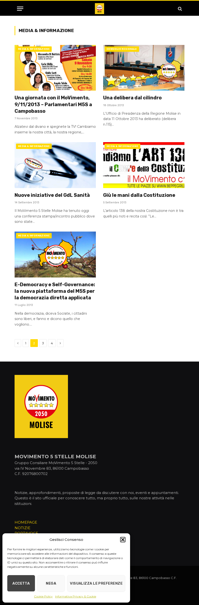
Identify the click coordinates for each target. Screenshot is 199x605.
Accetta (21, 583)
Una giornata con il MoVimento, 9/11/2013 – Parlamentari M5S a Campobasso (53, 104)
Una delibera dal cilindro (132, 98)
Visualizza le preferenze (96, 583)
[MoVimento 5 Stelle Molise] (99, 9)
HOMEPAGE (26, 522)
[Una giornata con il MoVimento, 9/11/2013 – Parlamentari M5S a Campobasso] (55, 68)
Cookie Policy (43, 596)
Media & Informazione (34, 49)
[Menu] (20, 8)
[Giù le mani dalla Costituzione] (143, 165)
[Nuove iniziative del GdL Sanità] (55, 165)
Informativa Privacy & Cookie (75, 596)
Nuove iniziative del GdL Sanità (52, 195)
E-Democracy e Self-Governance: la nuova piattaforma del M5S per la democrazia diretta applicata (55, 291)
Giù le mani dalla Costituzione (139, 195)
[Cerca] (179, 8)
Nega (51, 583)
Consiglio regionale (122, 49)
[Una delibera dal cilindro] (143, 68)
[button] (122, 539)
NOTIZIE (22, 528)
